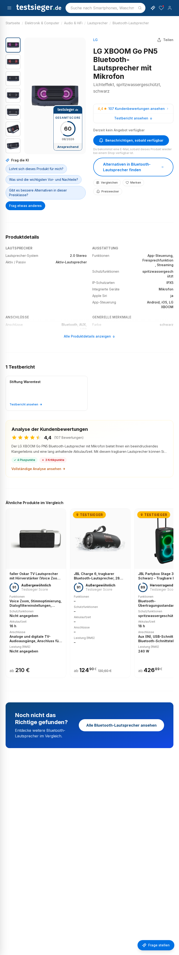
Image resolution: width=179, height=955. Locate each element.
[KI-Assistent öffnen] (153, 8)
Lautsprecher (97, 23)
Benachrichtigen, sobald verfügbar (134, 140)
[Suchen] (140, 8)
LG (95, 40)
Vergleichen (109, 182)
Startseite (13, 23)
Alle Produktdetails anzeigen (87, 336)
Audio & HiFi (73, 23)
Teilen (168, 40)
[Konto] (169, 8)
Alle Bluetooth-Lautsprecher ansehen (121, 725)
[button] (55, 96)
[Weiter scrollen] (172, 590)
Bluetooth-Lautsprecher (131, 23)
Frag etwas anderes (25, 206)
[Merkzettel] (161, 8)
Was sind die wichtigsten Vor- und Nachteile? (43, 179)
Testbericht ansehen (131, 118)
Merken (135, 182)
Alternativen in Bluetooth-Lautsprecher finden (127, 167)
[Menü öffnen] (9, 8)
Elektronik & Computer (42, 23)
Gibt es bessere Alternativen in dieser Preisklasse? (38, 192)
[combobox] (105, 8)
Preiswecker (110, 191)
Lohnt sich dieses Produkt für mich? (36, 169)
